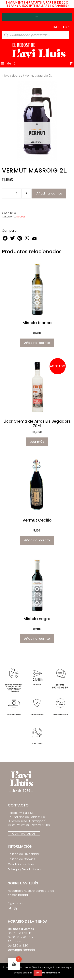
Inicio (5, 76)
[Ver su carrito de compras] (71, 63)
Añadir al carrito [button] (37, 343)
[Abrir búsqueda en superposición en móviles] (35, 35)
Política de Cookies (21, 859)
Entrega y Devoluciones (24, 869)
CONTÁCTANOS (24, 834)
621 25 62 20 (20, 825)
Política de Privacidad (23, 854)
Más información (51, 972)
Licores (17, 76)
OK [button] (37, 972)
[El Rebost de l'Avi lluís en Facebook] (10, 909)
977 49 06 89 (41, 825)
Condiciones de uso (22, 864)
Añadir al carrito (49, 193)
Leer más (37, 441)
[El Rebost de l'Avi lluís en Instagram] (15, 909)
